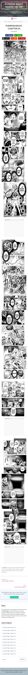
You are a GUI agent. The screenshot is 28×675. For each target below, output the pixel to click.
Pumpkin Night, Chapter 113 (9, 645)
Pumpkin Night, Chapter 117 (9, 633)
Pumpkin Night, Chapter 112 (9, 648)
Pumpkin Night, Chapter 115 (9, 639)
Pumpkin (18, 569)
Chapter (8, 567)
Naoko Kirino (22, 567)
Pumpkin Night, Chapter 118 (9, 630)
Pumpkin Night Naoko (10, 570)
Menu (15, 18)
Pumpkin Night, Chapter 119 (9, 627)
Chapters (13, 567)
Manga (16, 567)
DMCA (21, 672)
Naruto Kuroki (5, 569)
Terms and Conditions (14, 672)
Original (13, 569)
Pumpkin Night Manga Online (14, 5)
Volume (17, 570)
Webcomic (4, 572)
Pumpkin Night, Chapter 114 (9, 642)
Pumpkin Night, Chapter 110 (9, 653)
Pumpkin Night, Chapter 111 (9, 651)
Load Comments (14, 597)
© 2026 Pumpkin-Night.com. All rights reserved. (12, 670)
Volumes (21, 570)
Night (10, 569)
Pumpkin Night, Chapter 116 (9, 636)
